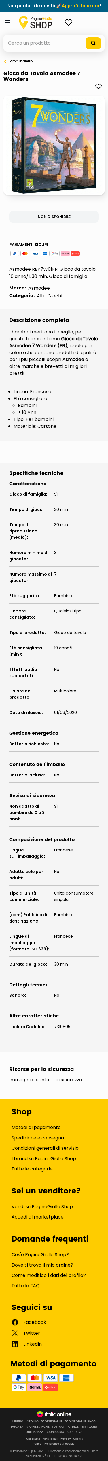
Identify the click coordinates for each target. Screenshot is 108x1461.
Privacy (65, 1438)
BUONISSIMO (55, 1432)
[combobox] (54, 43)
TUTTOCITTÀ (61, 1426)
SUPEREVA (74, 1432)
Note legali (50, 1438)
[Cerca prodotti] (93, 43)
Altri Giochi (49, 296)
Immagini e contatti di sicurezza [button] (45, 1079)
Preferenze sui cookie (59, 1443)
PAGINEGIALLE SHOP (80, 1421)
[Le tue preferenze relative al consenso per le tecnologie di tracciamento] (97, 1450)
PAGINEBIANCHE (38, 1426)
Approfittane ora (80, 6)
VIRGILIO (32, 1421)
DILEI (75, 1426)
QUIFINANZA (34, 1432)
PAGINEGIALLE (51, 1421)
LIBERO (17, 1421)
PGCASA (17, 1426)
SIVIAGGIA (89, 1426)
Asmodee (39, 288)
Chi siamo (33, 1438)
